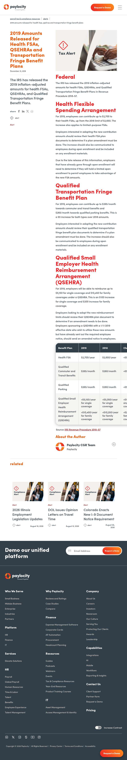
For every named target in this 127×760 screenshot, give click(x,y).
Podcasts (50, 665)
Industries (10, 613)
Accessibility (90, 746)
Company (92, 591)
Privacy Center (56, 746)
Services (10, 653)
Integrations (92, 655)
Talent (8, 697)
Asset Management (55, 707)
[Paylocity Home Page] (15, 7)
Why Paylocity (55, 591)
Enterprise (10, 608)
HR (6, 634)
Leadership (92, 639)
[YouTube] (32, 737)
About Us (90, 598)
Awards (90, 634)
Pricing (91, 710)
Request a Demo (94, 701)
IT (6, 644)
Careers (90, 603)
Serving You (92, 623)
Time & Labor (11, 691)
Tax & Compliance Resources (60, 681)
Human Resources (14, 686)
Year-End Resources (56, 686)
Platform (11, 627)
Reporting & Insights (96, 675)
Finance (9, 639)
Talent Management (15, 712)
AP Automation (53, 634)
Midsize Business (13, 603)
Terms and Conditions (74, 746)
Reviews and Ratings (56, 598)
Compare (50, 608)
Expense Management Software (62, 624)
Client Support (93, 691)
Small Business (12, 598)
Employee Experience (15, 707)
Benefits (9, 702)
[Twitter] (13, 737)
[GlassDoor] (26, 737)
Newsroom (91, 613)
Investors (90, 608)
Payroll (8, 676)
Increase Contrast (113, 727)
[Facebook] (19, 737)
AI (87, 660)
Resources (52, 653)
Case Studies (52, 603)
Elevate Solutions (13, 660)
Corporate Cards (54, 629)
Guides (49, 660)
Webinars (50, 671)
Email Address (82, 550)
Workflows (91, 670)
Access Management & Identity (61, 712)
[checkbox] (98, 727)
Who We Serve (14, 591)
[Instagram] (39, 737)
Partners (9, 618)
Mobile (89, 665)
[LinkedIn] (6, 737)
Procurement (52, 639)
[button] (40, 485)
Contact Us (93, 684)
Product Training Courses (58, 691)
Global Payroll (12, 681)
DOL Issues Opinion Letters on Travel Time (63, 514)
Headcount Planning (56, 644)
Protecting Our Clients (97, 629)
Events (49, 676)
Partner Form (93, 696)
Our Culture (92, 618)
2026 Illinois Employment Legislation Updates (27, 514)
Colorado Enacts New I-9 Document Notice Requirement (99, 514)
